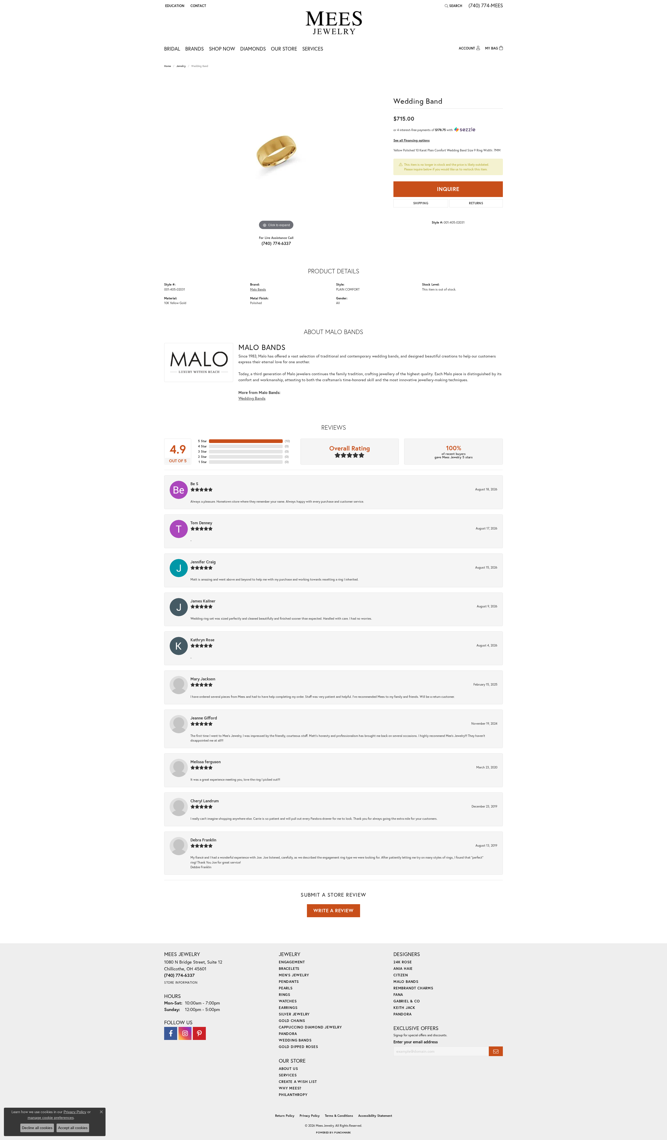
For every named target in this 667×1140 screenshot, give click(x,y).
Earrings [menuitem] (288, 1007)
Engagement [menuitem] (292, 961)
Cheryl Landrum (204, 800)
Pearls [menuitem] (286, 987)
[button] (174, 5)
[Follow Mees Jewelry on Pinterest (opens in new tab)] (199, 1033)
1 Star (203, 462)
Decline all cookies (37, 1128)
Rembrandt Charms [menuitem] (413, 987)
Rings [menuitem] (284, 994)
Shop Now (222, 48)
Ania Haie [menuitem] (403, 968)
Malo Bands (258, 289)
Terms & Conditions (339, 1116)
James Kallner (202, 600)
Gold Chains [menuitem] (292, 1020)
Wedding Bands (251, 398)
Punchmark (342, 1132)
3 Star (202, 451)
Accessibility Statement (375, 1116)
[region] (276, 153)
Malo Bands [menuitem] (405, 981)
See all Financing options (411, 140)
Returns (476, 203)
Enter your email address (415, 1041)
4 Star (202, 446)
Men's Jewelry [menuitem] (294, 974)
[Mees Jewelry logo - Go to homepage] (333, 23)
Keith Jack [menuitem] (404, 1007)
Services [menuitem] (288, 1075)
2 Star (202, 457)
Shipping (420, 203)
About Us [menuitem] (288, 1068)
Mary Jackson (202, 678)
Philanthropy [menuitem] (293, 1094)
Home (167, 66)
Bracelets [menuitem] (289, 968)
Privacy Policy (310, 1116)
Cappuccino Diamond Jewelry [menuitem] (310, 1027)
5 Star (202, 441)
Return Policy (284, 1116)
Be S (194, 483)
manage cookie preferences (51, 1118)
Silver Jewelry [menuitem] (294, 1014)
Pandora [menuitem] (288, 1033)
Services (312, 48)
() (287, 441)
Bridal (172, 48)
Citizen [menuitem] (400, 974)
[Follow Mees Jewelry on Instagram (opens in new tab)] (185, 1033)
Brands (194, 48)
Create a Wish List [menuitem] (298, 1081)
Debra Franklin (203, 839)
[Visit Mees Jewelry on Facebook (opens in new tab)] (170, 1033)
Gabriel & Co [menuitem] (406, 1001)
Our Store (284, 48)
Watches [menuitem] (288, 1001)
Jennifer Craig (203, 561)
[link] (197, 5)
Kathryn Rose (202, 639)
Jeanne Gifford (203, 717)
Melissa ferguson (205, 761)
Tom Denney (201, 522)
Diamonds (253, 48)
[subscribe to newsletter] (496, 1051)
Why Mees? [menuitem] (290, 1088)
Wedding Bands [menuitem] (295, 1040)
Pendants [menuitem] (289, 981)
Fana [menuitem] (398, 994)
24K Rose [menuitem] (402, 961)
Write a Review (333, 910)
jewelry (181, 66)
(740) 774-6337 (276, 243)
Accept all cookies (73, 1128)
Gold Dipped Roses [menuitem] (298, 1046)
